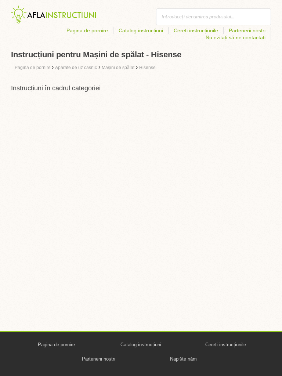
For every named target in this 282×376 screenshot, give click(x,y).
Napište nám (183, 359)
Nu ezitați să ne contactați (235, 37)
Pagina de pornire (87, 30)
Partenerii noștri (247, 30)
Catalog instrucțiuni (141, 30)
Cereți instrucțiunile (196, 30)
